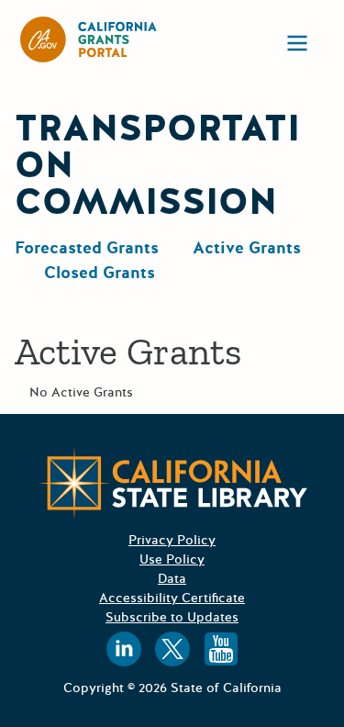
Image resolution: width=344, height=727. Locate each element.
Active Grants (247, 248)
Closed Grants (99, 273)
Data (172, 578)
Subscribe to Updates (172, 617)
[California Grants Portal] (89, 39)
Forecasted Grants (87, 248)
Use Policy (172, 559)
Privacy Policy (172, 540)
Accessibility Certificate (172, 598)
